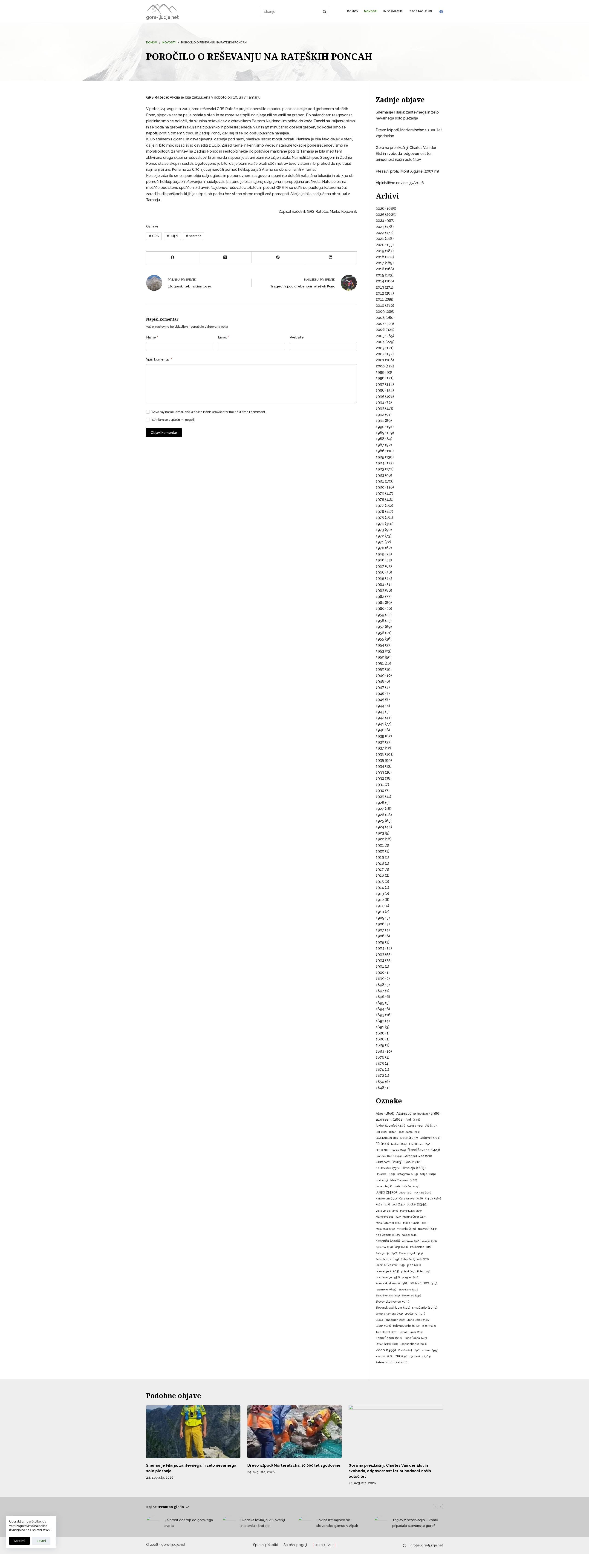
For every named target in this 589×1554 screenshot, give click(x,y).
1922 (380, 839)
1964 (380, 584)
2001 (380, 360)
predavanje (388, 1277)
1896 (380, 996)
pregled (410, 1277)
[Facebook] (441, 11)
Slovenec (411, 1295)
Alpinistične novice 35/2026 (400, 183)
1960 (380, 608)
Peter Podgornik (415, 1259)
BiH (381, 1132)
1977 (380, 505)
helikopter (388, 1168)
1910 (380, 912)
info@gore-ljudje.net (426, 1545)
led (398, 1204)
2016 (380, 269)
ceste (412, 1132)
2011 (380, 299)
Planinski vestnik (390, 1265)
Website (297, 337)
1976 (380, 511)
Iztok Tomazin (403, 1180)
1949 (380, 675)
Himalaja (414, 1168)
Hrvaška (385, 1174)
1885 (380, 1045)
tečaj (429, 1325)
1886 (380, 1039)
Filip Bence (420, 1144)
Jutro (405, 1192)
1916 (380, 875)
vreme (430, 1350)
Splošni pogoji (295, 1545)
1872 (380, 1075)
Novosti (371, 11)
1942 (380, 718)
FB (382, 1144)
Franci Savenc (424, 1150)
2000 (380, 366)
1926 (380, 815)
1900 (380, 972)
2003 (380, 348)
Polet (423, 1271)
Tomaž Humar (410, 1332)
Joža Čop (410, 1186)
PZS (430, 1283)
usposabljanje (413, 1344)
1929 (380, 796)
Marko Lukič (411, 1210)
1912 (380, 900)
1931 (380, 784)
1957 (380, 627)
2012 (380, 293)
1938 (380, 742)
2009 (380, 311)
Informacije (393, 11)
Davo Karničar (387, 1137)
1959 (380, 615)
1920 (380, 851)
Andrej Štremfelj (390, 1125)
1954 (380, 645)
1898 (380, 985)
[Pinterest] (277, 257)
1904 (380, 948)
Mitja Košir (385, 1228)
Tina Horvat (386, 1332)
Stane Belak (418, 1319)
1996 (380, 390)
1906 (380, 936)
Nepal (410, 1234)
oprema (384, 1247)
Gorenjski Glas (418, 1156)
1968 (380, 560)
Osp (401, 1247)
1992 (380, 414)
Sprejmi (19, 1541)
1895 (380, 1003)
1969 (380, 554)
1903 (380, 954)
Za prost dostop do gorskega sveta (189, 1523)
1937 (380, 748)
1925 (380, 821)
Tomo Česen (389, 1338)
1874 (380, 1069)
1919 (380, 857)
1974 (380, 524)
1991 (380, 420)
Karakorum (386, 1198)
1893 (380, 1015)
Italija (428, 1174)
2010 (380, 305)
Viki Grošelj (409, 1350)
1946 (380, 693)
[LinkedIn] (330, 257)
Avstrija (415, 1125)
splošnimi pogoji (182, 419)
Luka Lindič (387, 1210)
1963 (380, 590)
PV (416, 1283)
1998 (380, 378)
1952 (380, 657)
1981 (380, 481)
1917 (380, 869)
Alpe (385, 1113)
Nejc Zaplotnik (388, 1234)
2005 (380, 336)
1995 (380, 396)
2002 (380, 354)
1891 (380, 1027)
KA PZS (422, 1192)
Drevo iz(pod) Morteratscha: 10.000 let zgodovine (294, 1465)
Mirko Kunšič (415, 1222)
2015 (380, 275)
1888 (380, 1033)
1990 (380, 427)
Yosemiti (384, 1356)
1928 (380, 803)
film (381, 1150)
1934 (380, 766)
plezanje (387, 1271)
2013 (380, 287)
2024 (380, 220)
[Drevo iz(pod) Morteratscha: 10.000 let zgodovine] (294, 1431)
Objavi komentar (164, 433)
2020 (380, 245)
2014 (380, 281)
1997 (380, 384)
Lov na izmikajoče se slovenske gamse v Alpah (337, 1523)
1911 (380, 905)
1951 (380, 663)
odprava (411, 1241)
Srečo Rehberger (390, 1319)
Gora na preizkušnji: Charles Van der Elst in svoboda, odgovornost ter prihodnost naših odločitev (406, 153)
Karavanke (411, 1198)
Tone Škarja (415, 1338)
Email (223, 337)
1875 (380, 1063)
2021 (380, 238)
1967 (380, 566)
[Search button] (324, 11)
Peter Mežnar (387, 1259)
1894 (380, 1009)
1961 (380, 602)
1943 (380, 712)
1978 (380, 499)
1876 (380, 1057)
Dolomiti (430, 1137)
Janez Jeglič (388, 1186)
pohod (408, 1271)
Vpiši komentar (159, 359)
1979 (380, 493)
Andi (413, 1119)
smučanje (424, 1307)
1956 (380, 633)
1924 (380, 827)
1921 (380, 845)
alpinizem (390, 1119)
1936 (380, 754)
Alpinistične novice (418, 1113)
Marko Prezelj (388, 1216)
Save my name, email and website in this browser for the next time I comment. (209, 412)
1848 (380, 1087)
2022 (380, 232)
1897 (380, 991)
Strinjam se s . (173, 419)
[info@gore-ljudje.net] (404, 1545)
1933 (380, 772)
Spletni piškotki (265, 1545)
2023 (380, 226)
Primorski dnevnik (392, 1283)
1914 (380, 887)
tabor (383, 1325)
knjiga (433, 1198)
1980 (380, 487)
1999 (380, 372)
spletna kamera (389, 1313)
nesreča (193, 236)
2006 (380, 329)
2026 (380, 208)
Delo (409, 1137)
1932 (380, 778)
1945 (380, 699)
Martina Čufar (414, 1216)
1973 (380, 530)
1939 (380, 736)
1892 (380, 1021)
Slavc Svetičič (388, 1295)
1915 (380, 881)
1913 (380, 894)
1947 (380, 687)
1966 (380, 572)
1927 (380, 809)
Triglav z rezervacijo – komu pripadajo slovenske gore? (415, 1523)
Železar (384, 1362)
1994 (380, 402)
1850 (380, 1082)
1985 (380, 457)
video (386, 1350)
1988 (380, 439)
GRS (154, 236)
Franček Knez (388, 1156)
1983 (380, 469)
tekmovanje (406, 1325)
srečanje (415, 1313)
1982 (380, 475)
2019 (380, 251)
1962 (380, 596)
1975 (380, 517)
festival (399, 1144)
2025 (380, 214)
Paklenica (420, 1247)
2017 (380, 263)
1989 (380, 433)
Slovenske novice (392, 1301)
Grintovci (389, 1162)
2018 (380, 257)
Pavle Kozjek (411, 1253)
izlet (382, 1180)
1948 (380, 681)
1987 (380, 445)
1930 (380, 790)
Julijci (172, 236)
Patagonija (386, 1253)
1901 (380, 966)
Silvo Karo (408, 1289)
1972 (380, 536)
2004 (380, 342)
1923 (380, 833)
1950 (380, 669)
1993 (380, 408)
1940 (380, 730)
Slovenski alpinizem (393, 1307)
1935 (380, 760)
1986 (380, 451)
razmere (386, 1289)
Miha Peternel (388, 1222)
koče (383, 1204)
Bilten (396, 1132)
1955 (380, 639)
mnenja (406, 1228)
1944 (380, 706)
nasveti (427, 1228)
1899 (380, 978)
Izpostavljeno (420, 11)
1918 (380, 863)
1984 (380, 463)
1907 (380, 930)
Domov (352, 11)
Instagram (407, 1174)
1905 (380, 942)
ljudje (417, 1204)
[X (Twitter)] (225, 257)
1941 (380, 724)
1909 (380, 918)
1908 (380, 924)
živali (400, 1362)
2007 (380, 323)
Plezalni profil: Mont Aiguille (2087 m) (407, 171)
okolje (429, 1241)
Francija (398, 1150)
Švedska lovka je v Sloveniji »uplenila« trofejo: (262, 1523)
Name (152, 337)
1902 (380, 960)
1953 (380, 651)
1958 (380, 621)
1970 (380, 548)
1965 (380, 578)
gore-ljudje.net (162, 17)
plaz (414, 1265)
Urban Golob (387, 1344)
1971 (380, 542)
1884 (380, 1051)
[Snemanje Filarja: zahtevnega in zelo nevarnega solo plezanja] (193, 1431)
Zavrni (41, 1541)
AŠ (430, 1125)
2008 (380, 317)
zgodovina (419, 1356)
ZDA (401, 1356)
